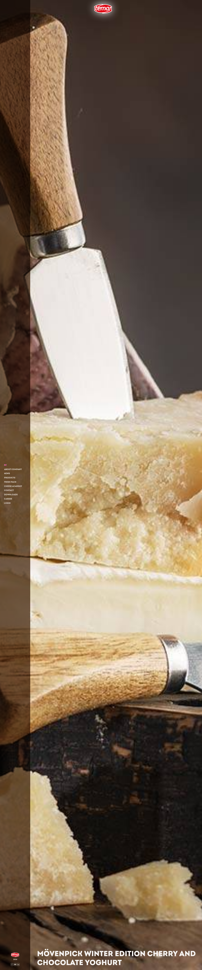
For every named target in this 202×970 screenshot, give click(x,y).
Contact (9, 490)
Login (7, 503)
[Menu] (92, 17)
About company (13, 469)
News (7, 474)
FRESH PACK (10, 482)
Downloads (11, 495)
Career (8, 499)
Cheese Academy (13, 486)
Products (9, 478)
